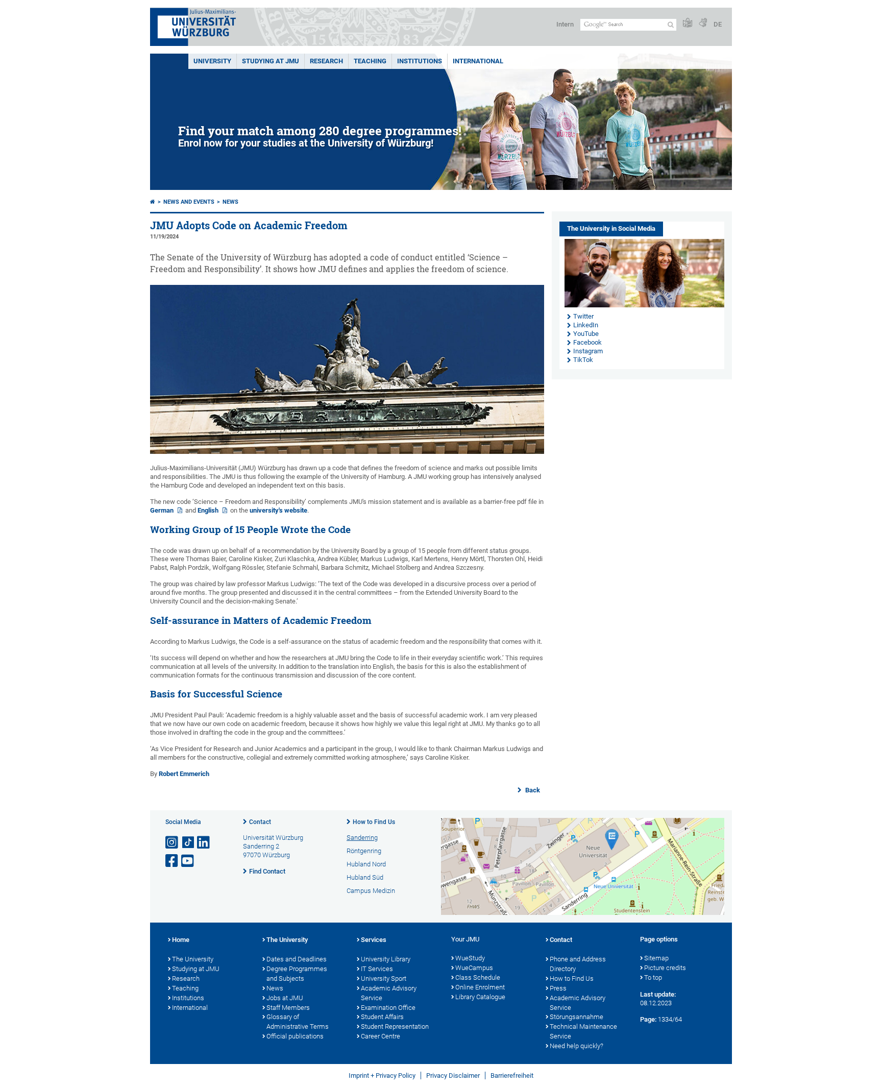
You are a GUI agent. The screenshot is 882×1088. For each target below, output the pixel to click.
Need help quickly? (576, 1046)
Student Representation (395, 1026)
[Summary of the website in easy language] (687, 23)
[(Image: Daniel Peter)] (347, 451)
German (162, 510)
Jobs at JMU (284, 998)
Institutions (188, 998)
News (230, 202)
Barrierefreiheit (512, 1075)
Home (180, 940)
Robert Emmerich (184, 774)
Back (532, 790)
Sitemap (656, 958)
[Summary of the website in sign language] (703, 23)
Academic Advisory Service (388, 993)
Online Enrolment (480, 987)
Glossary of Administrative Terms (297, 1021)
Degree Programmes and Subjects (296, 973)
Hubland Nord (366, 864)
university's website (278, 510)
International (478, 61)
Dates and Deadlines (296, 959)
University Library (385, 959)
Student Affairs (382, 1017)
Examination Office (388, 1007)
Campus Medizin (371, 890)
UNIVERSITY (212, 61)
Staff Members (288, 1007)
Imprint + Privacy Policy (382, 1075)
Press (558, 988)
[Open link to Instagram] (172, 843)
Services (373, 940)
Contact (260, 822)
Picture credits (665, 968)
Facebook (587, 342)
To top (653, 977)
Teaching (370, 61)
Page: (648, 1019)
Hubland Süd (365, 877)
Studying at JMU (195, 969)
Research (186, 978)
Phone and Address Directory (578, 964)
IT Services (377, 969)
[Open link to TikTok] (188, 843)
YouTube (586, 333)
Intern (565, 24)
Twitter (583, 316)
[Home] (152, 202)
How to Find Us (374, 822)
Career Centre (380, 1036)
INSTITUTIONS (419, 61)
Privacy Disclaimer (453, 1075)
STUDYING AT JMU (270, 61)
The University (192, 959)
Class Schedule (477, 977)
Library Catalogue (480, 997)
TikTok (583, 360)
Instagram (588, 351)
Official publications (295, 1036)
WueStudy (470, 958)
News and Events (188, 202)
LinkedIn (585, 325)
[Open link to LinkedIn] (204, 843)
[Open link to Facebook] (172, 861)
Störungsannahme (576, 1017)
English (209, 510)
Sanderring (362, 837)
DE (718, 24)
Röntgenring (364, 851)
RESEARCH (326, 61)
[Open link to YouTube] (188, 861)
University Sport (383, 978)
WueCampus (474, 968)
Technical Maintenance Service (583, 1031)
